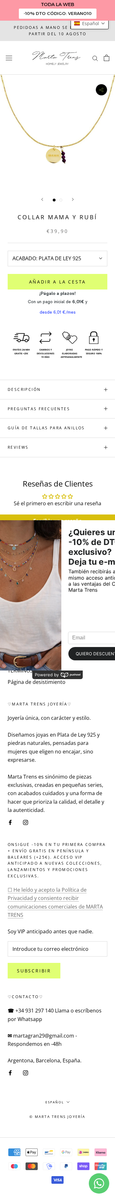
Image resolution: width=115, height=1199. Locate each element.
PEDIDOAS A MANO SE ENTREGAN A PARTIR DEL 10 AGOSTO (57, 31)
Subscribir (34, 971)
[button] (89, 23)
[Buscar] (95, 58)
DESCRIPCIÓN (24, 389)
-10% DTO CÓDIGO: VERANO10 (58, 13)
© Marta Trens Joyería (57, 1116)
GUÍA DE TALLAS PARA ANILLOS (46, 428)
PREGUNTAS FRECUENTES (39, 409)
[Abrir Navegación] (9, 57)
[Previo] (42, 199)
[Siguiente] (73, 199)
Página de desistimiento (36, 681)
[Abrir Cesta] (106, 58)
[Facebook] (10, 822)
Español (54, 1102)
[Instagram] (25, 822)
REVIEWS (18, 447)
